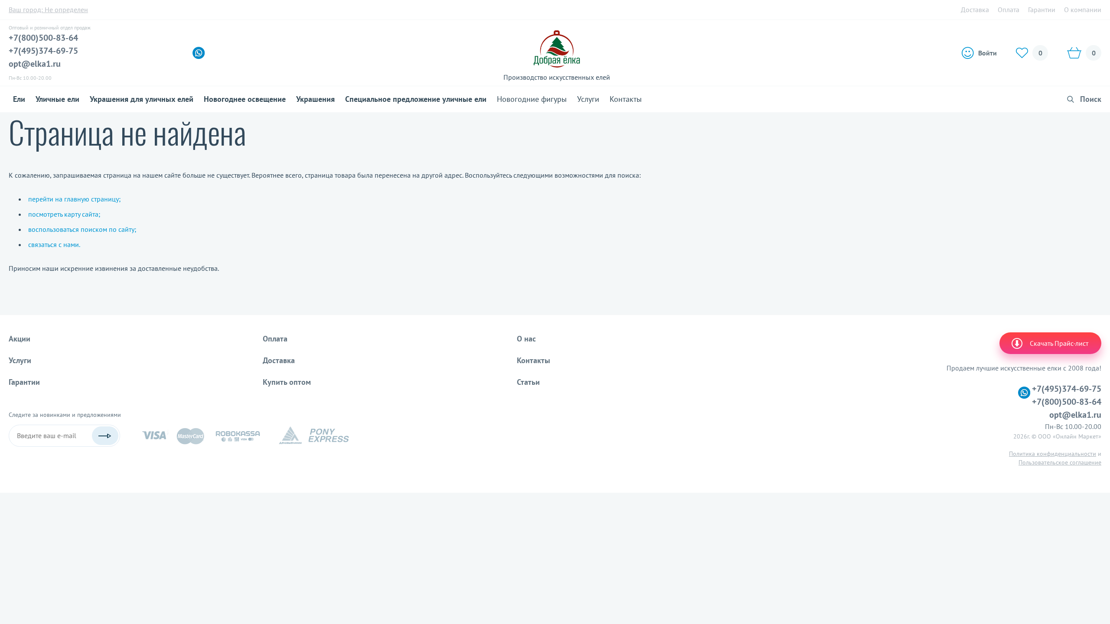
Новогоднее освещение (245, 99)
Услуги (588, 99)
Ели (19, 99)
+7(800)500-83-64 (43, 37)
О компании (1082, 9)
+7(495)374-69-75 (43, 50)
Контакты (626, 99)
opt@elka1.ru (35, 63)
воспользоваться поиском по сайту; (82, 229)
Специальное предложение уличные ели (415, 99)
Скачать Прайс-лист (1059, 343)
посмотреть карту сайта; (64, 214)
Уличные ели (57, 99)
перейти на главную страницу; (74, 199)
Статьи (528, 382)
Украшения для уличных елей (141, 99)
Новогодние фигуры (532, 99)
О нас (526, 339)
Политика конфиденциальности (1052, 454)
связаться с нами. (54, 244)
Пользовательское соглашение (1060, 462)
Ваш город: (48, 9)
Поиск (1090, 99)
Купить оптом (287, 382)
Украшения (315, 99)
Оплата (1008, 9)
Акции (19, 339)
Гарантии (1041, 9)
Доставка (975, 9)
